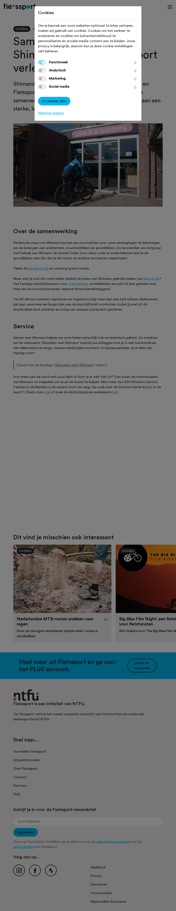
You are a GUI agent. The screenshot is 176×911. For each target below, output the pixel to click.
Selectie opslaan (51, 113)
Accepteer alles (54, 101)
